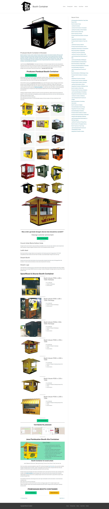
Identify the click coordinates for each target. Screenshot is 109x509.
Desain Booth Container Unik (44, 56)
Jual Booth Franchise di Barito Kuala (79, 54)
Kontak (86, 6)
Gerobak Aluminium (54, 56)
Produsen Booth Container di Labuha (79, 112)
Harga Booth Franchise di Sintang (78, 78)
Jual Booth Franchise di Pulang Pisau (79, 122)
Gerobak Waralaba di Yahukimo (78, 110)
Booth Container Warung (55, 54)
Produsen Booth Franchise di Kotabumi (79, 90)
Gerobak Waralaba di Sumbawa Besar (79, 61)
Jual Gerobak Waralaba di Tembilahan (79, 92)
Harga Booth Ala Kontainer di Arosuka (79, 93)
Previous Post (24, 498)
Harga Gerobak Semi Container (48, 59)
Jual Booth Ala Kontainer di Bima (78, 84)
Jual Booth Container (76, 25)
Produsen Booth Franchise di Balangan (79, 80)
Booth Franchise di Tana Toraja (78, 125)
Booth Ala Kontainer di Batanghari (78, 50)
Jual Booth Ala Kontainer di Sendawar (79, 27)
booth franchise (51, 466)
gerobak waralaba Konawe (36, 59)
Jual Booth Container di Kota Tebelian (79, 29)
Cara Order (81, 6)
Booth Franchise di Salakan (77, 104)
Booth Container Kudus (76, 23)
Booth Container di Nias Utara (77, 88)
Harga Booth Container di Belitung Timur (80, 86)
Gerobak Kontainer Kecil (53, 57)
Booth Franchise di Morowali (77, 31)
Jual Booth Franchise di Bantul (78, 44)
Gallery (75, 6)
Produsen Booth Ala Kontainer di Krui (79, 46)
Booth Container (40, 6)
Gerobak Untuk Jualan (54, 58)
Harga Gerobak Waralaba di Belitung (79, 116)
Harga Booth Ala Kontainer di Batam (79, 39)
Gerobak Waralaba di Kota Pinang (78, 106)
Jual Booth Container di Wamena (78, 95)
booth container (29, 473)
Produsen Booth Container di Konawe (79, 82)
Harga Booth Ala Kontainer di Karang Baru (80, 48)
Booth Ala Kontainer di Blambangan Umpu (80, 73)
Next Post (62, 498)
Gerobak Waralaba (27, 59)
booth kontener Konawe (33, 56)
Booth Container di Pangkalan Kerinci (79, 123)
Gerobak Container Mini (29, 57)
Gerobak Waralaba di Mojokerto (78, 67)
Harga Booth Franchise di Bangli (78, 108)
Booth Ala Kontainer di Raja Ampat (78, 63)
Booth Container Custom (25, 54)
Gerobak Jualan (45, 57)
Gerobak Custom (38, 57)
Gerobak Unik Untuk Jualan (44, 58)
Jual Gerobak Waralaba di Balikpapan (79, 59)
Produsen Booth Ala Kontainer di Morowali (80, 114)
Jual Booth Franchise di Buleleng (78, 52)
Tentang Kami (70, 6)
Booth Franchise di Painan (77, 33)
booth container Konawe (36, 54)
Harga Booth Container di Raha (78, 131)
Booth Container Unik (45, 54)
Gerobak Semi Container (34, 58)
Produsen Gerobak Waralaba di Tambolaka (80, 65)
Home (64, 6)
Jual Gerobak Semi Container (31, 61)
